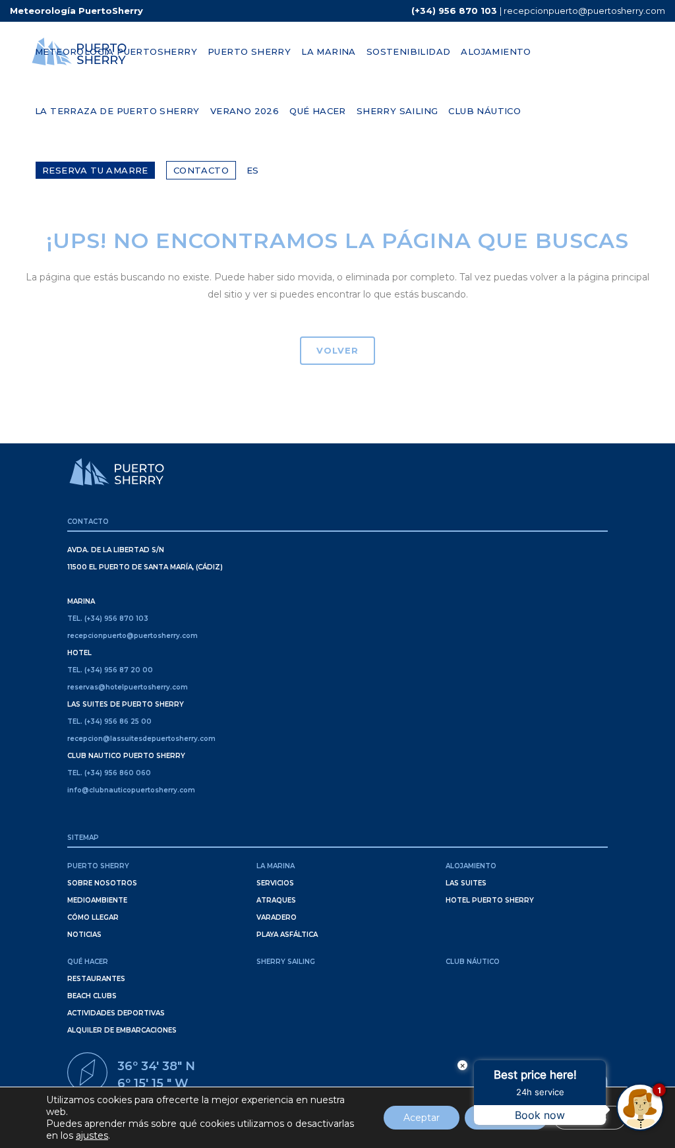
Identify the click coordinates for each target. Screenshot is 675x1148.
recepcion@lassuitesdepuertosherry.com (141, 738)
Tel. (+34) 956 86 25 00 (109, 721)
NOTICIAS (84, 934)
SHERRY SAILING (285, 961)
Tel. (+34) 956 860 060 (109, 773)
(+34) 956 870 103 (454, 10)
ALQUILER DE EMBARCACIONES (122, 1030)
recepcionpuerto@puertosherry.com (584, 10)
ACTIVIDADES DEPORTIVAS (116, 1013)
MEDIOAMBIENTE (97, 900)
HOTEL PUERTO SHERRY (490, 900)
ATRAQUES (276, 900)
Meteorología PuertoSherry (76, 10)
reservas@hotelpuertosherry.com (127, 687)
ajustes (92, 1135)
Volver (337, 350)
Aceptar (421, 1118)
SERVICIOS (275, 883)
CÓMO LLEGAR (93, 917)
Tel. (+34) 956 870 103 (107, 618)
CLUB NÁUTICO (473, 961)
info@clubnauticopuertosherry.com (131, 790)
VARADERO (276, 917)
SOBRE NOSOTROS (102, 883)
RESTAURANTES (96, 978)
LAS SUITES (466, 883)
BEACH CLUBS (92, 996)
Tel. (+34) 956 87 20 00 (110, 670)
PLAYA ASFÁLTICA (287, 934)
